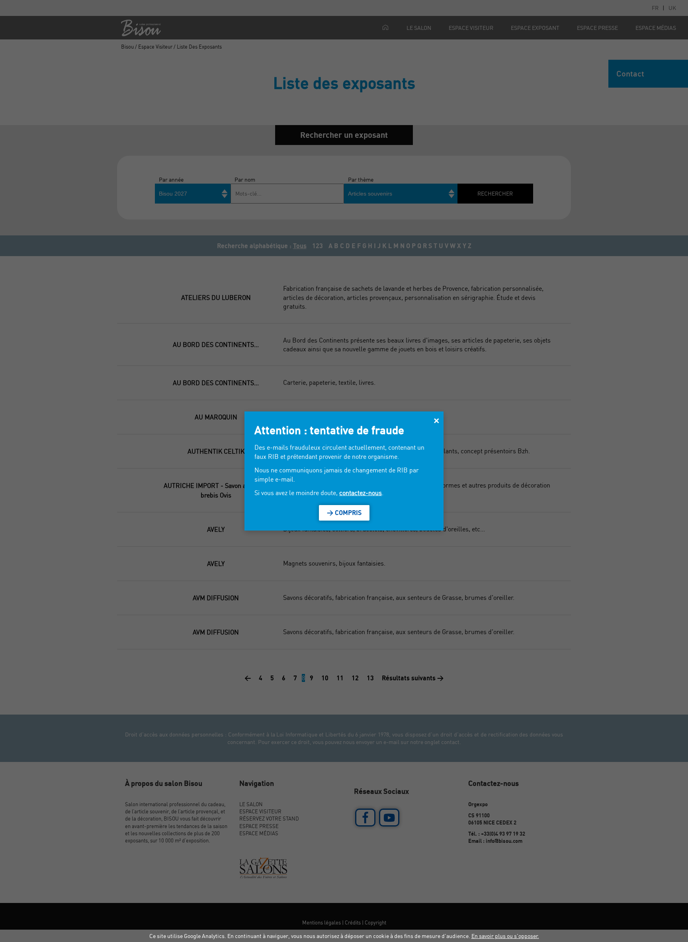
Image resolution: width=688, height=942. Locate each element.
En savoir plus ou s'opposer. (505, 935)
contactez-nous (360, 493)
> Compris (344, 513)
